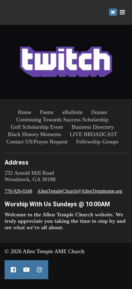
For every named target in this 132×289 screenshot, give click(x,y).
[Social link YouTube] (26, 269)
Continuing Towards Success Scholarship (62, 119)
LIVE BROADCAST (93, 134)
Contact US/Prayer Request (37, 142)
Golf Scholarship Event (37, 127)
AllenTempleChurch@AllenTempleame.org (79, 191)
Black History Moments (34, 134)
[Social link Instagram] (39, 269)
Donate (99, 112)
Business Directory (93, 127)
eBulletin (72, 112)
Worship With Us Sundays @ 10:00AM (57, 204)
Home (24, 112)
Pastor (47, 112)
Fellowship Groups (97, 142)
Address (17, 162)
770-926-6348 (18, 191)
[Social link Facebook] (13, 269)
